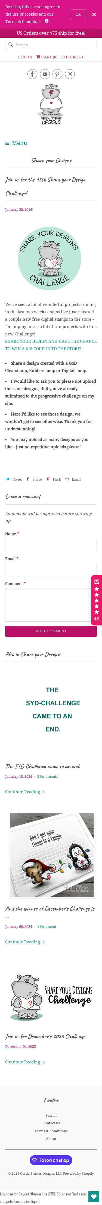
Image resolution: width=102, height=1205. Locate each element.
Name (12, 534)
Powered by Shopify (78, 1173)
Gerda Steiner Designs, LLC (40, 1173)
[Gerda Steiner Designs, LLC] (51, 105)
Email (11, 559)
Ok (78, 14)
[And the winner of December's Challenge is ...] (51, 855)
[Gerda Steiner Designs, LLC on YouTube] (45, 74)
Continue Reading (23, 791)
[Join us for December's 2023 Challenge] (51, 994)
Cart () (49, 57)
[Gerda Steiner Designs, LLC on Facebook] (32, 74)
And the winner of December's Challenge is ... (49, 912)
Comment (15, 583)
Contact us (51, 1123)
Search (51, 1115)
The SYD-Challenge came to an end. (42, 766)
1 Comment (46, 927)
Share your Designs (51, 160)
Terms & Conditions (51, 1131)
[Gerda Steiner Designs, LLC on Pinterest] (57, 74)
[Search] (10, 44)
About (51, 1139)
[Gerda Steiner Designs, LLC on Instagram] (70, 74)
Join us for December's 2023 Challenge (45, 1036)
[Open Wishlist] (93, 1196)
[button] (96, 600)
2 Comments (47, 776)
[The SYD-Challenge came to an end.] (51, 712)
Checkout (72, 57)
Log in (25, 57)
